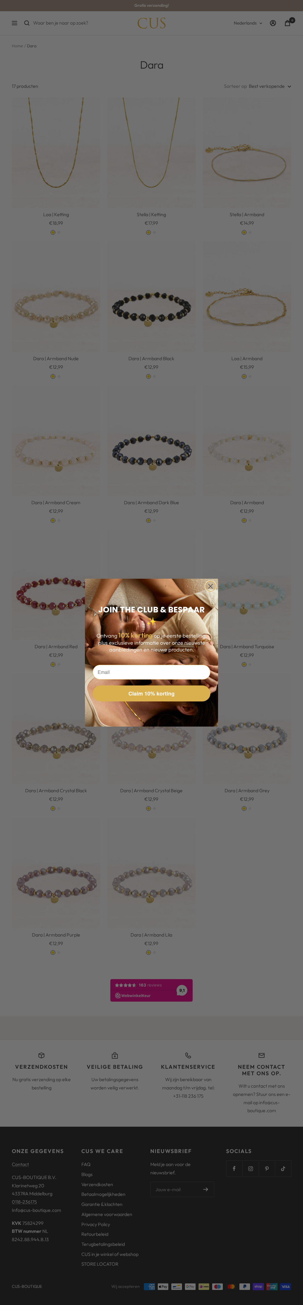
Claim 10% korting (151, 693)
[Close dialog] (210, 586)
